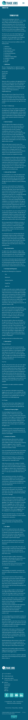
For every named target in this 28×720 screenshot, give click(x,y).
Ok (14, 717)
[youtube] (16, 695)
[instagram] (11, 695)
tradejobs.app (22, 19)
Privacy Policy (15, 707)
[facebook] (7, 695)
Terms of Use (8, 707)
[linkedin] (21, 695)
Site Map (21, 707)
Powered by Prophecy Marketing (14, 703)
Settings (24, 712)
